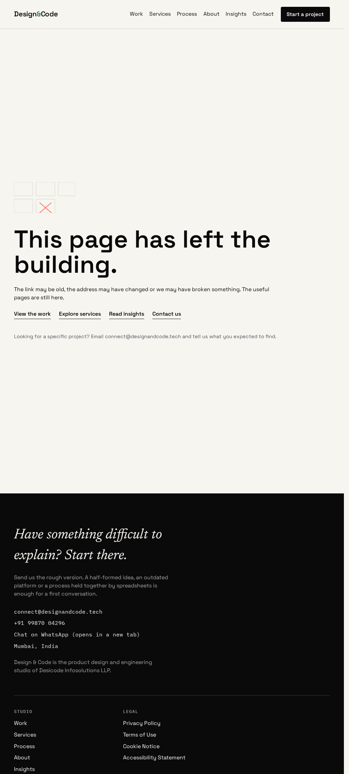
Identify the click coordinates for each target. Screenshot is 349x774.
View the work (32, 313)
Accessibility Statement (154, 757)
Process (187, 14)
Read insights (126, 313)
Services (160, 14)
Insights (236, 14)
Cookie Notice (141, 746)
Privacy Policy (142, 723)
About (211, 14)
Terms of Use (139, 734)
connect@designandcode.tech (143, 336)
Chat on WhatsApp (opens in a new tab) (77, 634)
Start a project (305, 14)
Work (136, 14)
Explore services (80, 313)
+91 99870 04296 (39, 622)
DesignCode (36, 14)
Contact (263, 14)
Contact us (166, 313)
